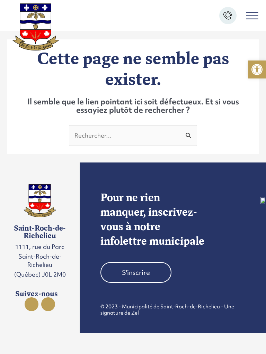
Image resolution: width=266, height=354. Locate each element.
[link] (257, 69)
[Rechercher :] (133, 135)
